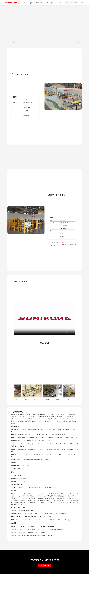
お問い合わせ (59, 2)
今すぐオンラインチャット (56, 244)
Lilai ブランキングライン (59, 195)
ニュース (52, 2)
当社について (24, 2)
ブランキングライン (19, 74)
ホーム (19, 2)
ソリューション (39, 2)
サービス (46, 2)
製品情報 (31, 2)
